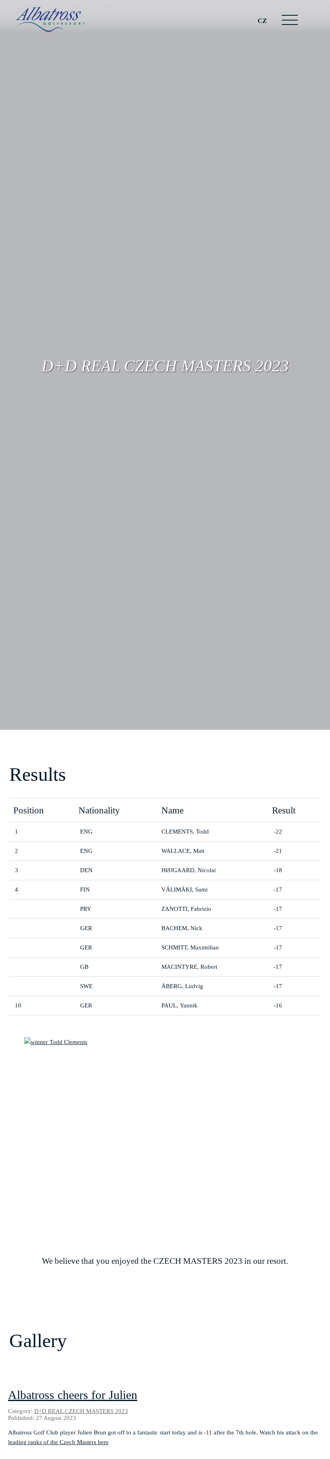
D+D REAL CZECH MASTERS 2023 (81, 1411)
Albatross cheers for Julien (72, 1394)
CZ (262, 20)
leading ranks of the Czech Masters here (58, 1442)
